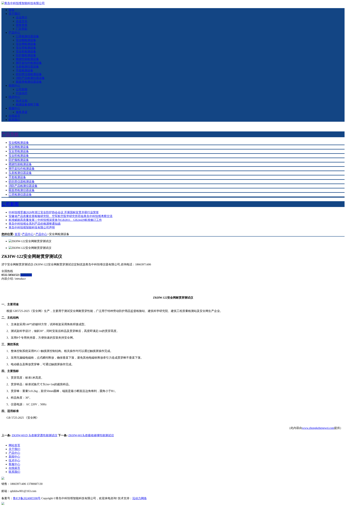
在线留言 (14, 115)
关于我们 (14, 13)
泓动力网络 (139, 498)
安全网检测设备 (26, 43)
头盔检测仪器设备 (27, 66)
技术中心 (14, 96)
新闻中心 (14, 85)
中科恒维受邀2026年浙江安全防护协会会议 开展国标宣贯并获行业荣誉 (54, 212)
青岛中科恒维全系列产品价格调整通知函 (35, 223)
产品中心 (14, 32)
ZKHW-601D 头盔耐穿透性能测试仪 (34, 435)
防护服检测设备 (26, 55)
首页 (11, 9)
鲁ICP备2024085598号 (27, 498)
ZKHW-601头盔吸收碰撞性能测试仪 (91, 435)
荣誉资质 (21, 25)
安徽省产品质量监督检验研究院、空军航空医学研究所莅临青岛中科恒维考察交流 (60, 216)
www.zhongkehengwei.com (318, 427)
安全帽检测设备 (26, 40)
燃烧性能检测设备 (27, 59)
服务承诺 (21, 112)
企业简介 (21, 17)
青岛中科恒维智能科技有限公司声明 (32, 227)
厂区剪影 (21, 28)
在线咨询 (26, 274)
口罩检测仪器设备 (27, 36)
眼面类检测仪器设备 (29, 81)
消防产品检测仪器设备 (30, 78)
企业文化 (21, 21)
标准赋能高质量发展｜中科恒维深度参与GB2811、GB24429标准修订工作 (55, 219)
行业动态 (21, 93)
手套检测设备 (24, 70)
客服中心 (14, 108)
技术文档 (21, 100)
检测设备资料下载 (27, 104)
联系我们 (14, 119)
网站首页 (14, 445)
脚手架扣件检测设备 (29, 62)
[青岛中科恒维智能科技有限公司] (23, 3)
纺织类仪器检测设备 (29, 74)
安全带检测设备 (26, 47)
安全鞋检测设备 (26, 51)
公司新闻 (21, 89)
